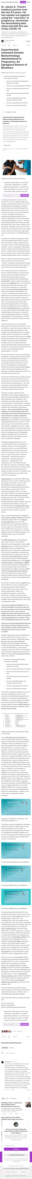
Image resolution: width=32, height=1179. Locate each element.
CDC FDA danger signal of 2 (21, 654)
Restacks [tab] (11, 1047)
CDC (5, 912)
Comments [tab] (5, 1047)
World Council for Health (8, 709)
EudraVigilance (23, 704)
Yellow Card (22, 702)
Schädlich (13, 283)
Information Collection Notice (21, 1160)
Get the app (24, 1172)
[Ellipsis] (30, 1062)
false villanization (15, 556)
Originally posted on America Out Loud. (13, 179)
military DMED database (8, 929)
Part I (23, 577)
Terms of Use (24, 1158)
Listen (28, 41)
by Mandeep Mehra (7, 563)
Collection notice (24, 1168)
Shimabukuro (12, 540)
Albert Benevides (6, 479)
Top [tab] (3, 1098)
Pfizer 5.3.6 (4, 420)
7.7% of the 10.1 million (14, 941)
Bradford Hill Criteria (22, 506)
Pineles (28, 367)
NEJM (27, 563)
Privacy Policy (17, 1161)
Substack (8, 1175)
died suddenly (5, 952)
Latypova (16, 418)
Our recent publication (18, 641)
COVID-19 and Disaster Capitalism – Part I (14, 975)
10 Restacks (19, 1031)
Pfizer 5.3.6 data (8, 442)
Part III (6, 579)
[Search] (29, 1098)
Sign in (28, 2)
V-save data (16, 939)
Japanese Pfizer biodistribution (19, 289)
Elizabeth (7, 1062)
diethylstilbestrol (13, 308)
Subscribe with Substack (17, 1155)
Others (27, 465)
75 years (10, 432)
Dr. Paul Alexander (9, 40)
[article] (16, 1108)
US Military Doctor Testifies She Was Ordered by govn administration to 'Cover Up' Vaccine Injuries (11, 1104)
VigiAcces (21, 706)
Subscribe (23, 2)
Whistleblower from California (15, 737)
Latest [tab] (7, 1098)
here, (17, 994)
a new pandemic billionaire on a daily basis (13, 981)
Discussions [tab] (13, 1098)
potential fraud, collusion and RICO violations (14, 517)
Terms (17, 1168)
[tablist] (8, 1047)
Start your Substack (12, 1172)
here (16, 395)
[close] (27, 1122)
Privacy (13, 1168)
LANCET (27, 561)
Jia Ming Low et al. (15, 965)
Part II (28, 577)
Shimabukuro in (20, 563)
